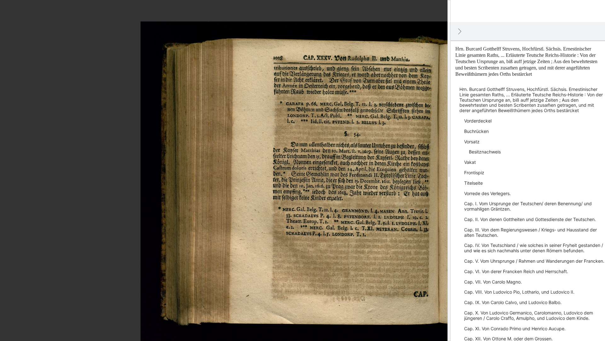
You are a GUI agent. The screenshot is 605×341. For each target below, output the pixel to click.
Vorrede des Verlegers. (487, 193)
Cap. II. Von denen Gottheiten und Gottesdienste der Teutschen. (530, 219)
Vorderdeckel (478, 120)
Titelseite (473, 183)
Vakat (470, 162)
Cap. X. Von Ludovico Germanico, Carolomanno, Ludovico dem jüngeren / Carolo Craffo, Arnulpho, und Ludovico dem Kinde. (528, 315)
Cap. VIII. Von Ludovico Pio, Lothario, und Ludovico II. (519, 292)
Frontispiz (474, 172)
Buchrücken (476, 131)
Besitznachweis (485, 151)
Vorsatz (472, 141)
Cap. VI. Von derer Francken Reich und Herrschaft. (516, 271)
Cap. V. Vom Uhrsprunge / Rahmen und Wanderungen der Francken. (534, 261)
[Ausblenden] (459, 31)
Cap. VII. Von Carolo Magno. (493, 281)
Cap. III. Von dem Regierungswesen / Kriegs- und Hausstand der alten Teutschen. (530, 232)
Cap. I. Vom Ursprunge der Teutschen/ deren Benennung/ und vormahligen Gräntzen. (528, 206)
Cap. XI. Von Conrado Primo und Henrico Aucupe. (515, 328)
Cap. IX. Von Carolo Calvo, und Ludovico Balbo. (513, 302)
